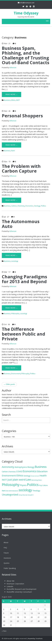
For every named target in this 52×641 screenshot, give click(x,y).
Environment (16, 373)
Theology (36, 490)
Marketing (34, 480)
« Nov (4, 631)
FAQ (5, 547)
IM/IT (18, 100)
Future (6, 553)
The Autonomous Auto (20, 223)
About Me (10, 581)
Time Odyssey (26, 13)
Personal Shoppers (22, 116)
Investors (7, 558)
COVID (19, 471)
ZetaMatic (39, 638)
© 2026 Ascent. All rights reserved (14, 638)
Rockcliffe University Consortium (19, 592)
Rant (13, 151)
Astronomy (8, 467)
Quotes (6, 563)
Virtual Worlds (23, 495)
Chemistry (21, 206)
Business (7, 100)
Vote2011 (31, 495)
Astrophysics (21, 467)
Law (28, 479)
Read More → (11, 94)
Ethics (13, 100)
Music (40, 480)
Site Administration (12, 491)
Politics (43, 206)
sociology (14, 261)
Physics (23, 485)
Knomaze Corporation (15, 584)
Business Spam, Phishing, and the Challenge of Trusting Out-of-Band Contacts (25, 55)
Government (35, 476)
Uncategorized (10, 494)
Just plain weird (16, 479)
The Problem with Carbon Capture (21, 168)
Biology (30, 467)
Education (42, 471)
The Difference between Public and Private (23, 334)
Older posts (9, 384)
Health (43, 475)
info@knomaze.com (27, 3)
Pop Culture (43, 485)
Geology (37, 206)
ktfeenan (13, 67)
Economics (29, 206)
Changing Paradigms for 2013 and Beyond (24, 279)
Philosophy (15, 313)
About (6, 542)
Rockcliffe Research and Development (21, 589)
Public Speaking (10, 568)
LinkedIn (10, 586)
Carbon (14, 206)
